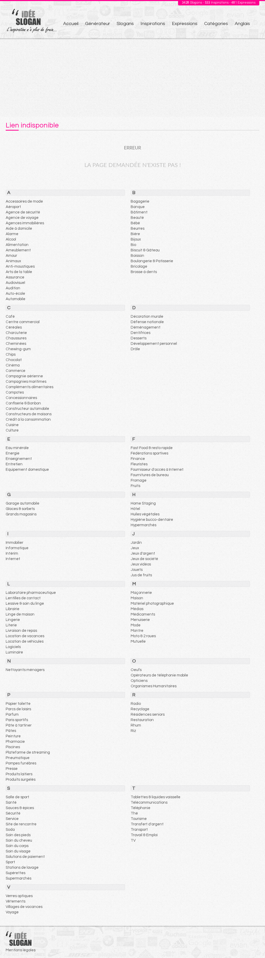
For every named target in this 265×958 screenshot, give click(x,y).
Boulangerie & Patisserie (152, 261)
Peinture (13, 736)
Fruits (135, 486)
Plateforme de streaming (28, 752)
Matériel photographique (152, 603)
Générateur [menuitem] (97, 23)
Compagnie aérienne (24, 376)
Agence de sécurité (23, 212)
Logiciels (13, 647)
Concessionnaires (21, 398)
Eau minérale (17, 448)
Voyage (12, 912)
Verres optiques (19, 896)
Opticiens (139, 681)
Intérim (12, 553)
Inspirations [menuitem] (153, 23)
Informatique (17, 548)
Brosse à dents (144, 272)
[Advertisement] (132, 78)
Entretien (14, 464)
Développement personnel (154, 344)
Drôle (135, 349)
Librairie (12, 609)
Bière (135, 234)
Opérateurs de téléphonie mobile (159, 675)
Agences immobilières (25, 223)
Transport (139, 830)
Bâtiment (139, 212)
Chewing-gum (18, 349)
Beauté (137, 218)
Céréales (14, 327)
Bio (133, 245)
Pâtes (11, 731)
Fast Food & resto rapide (152, 448)
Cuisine (12, 425)
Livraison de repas (21, 631)
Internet (13, 559)
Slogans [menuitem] (125, 23)
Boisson (137, 256)
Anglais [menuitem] (242, 23)
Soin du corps (17, 846)
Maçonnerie (141, 593)
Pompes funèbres (21, 763)
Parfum (12, 714)
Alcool (11, 239)
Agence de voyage (22, 218)
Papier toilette (18, 704)
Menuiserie (140, 620)
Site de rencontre (21, 824)
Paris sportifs (17, 720)
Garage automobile (22, 503)
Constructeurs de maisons (28, 414)
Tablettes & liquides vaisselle (155, 797)
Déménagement (145, 327)
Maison (137, 598)
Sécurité (13, 813)
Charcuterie (16, 333)
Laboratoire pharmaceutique (31, 593)
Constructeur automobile (27, 409)
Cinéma (13, 365)
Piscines (13, 747)
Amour (11, 256)
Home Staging (143, 503)
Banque (138, 207)
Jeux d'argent (143, 553)
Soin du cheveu (19, 840)
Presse (12, 769)
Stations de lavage (22, 867)
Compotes (15, 392)
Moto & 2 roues (143, 636)
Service (12, 819)
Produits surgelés (20, 779)
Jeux (135, 548)
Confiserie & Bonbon (23, 403)
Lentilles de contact (23, 598)
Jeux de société (144, 559)
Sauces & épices (20, 808)
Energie (12, 453)
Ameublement (18, 250)
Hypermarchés (143, 525)
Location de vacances (25, 636)
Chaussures (16, 338)
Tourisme (139, 819)
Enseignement (19, 459)
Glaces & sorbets (20, 509)
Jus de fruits (141, 575)
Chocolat (14, 360)
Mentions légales (20, 950)
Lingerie (13, 620)
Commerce (15, 371)
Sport (10, 862)
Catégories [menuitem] (216, 23)
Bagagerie (140, 201)
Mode (136, 625)
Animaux (13, 261)
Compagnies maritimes (26, 382)
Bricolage (139, 266)
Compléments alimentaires (29, 387)
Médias (137, 609)
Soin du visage (18, 851)
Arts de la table (19, 272)
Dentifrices (140, 333)
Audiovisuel (15, 283)
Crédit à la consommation (28, 419)
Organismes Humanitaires (153, 686)
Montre (137, 631)
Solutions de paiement (25, 857)
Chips (11, 354)
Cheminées (16, 344)
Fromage (138, 480)
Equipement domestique (27, 470)
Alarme (12, 234)
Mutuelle (138, 641)
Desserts (138, 338)
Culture (12, 430)
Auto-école (15, 294)
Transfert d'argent (147, 824)
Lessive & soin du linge (25, 603)
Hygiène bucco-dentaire (152, 520)
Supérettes (15, 873)
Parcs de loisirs (18, 709)
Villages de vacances (24, 907)
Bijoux (136, 239)
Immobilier (14, 543)
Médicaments (143, 614)
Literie (11, 625)
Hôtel (135, 509)
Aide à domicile (19, 228)
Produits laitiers (19, 774)
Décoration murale (147, 316)
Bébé (135, 223)
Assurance (15, 277)
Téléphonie (140, 808)
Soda (10, 830)
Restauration (142, 720)
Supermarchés (18, 878)
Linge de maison (20, 614)
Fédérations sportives (149, 453)
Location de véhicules (24, 641)
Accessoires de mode (24, 201)
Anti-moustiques (20, 266)
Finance (138, 459)
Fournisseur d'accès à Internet (157, 470)
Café (10, 316)
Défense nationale (147, 322)
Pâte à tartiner (19, 725)
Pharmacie (15, 742)
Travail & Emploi (144, 835)
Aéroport (13, 207)
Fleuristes (139, 464)
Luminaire (14, 652)
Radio (136, 704)
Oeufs (136, 670)
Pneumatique (18, 758)
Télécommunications (149, 802)
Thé (134, 813)
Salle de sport (17, 797)
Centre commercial (23, 322)
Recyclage (140, 709)
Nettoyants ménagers (25, 670)
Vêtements (15, 901)
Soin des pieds (18, 835)
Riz (133, 731)
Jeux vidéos (141, 564)
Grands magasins (21, 514)
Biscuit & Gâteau (145, 250)
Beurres (137, 228)
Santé (11, 802)
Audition (13, 288)
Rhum (136, 725)
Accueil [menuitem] (70, 23)
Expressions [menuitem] (184, 23)
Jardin (136, 543)
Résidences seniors (148, 714)
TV (133, 840)
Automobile (15, 299)
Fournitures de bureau (150, 475)
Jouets (137, 570)
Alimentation (17, 245)
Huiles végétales (145, 514)
